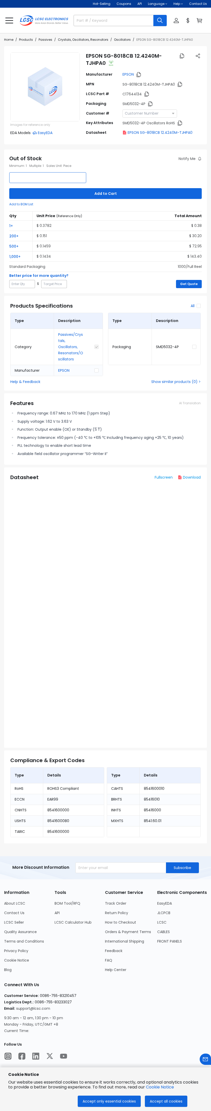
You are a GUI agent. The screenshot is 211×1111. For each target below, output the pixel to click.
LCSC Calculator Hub (73, 922)
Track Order (115, 903)
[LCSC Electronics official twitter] (50, 1056)
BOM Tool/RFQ (67, 903)
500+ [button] (14, 246)
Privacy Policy (16, 950)
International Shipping (124, 941)
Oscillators (122, 39)
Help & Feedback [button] (25, 381)
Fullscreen (164, 477)
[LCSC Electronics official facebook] (22, 1056)
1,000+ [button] (15, 256)
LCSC (161, 922)
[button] (9, 20)
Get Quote (189, 284)
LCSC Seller (14, 922)
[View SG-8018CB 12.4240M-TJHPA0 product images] (45, 87)
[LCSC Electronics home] (44, 20)
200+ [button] (14, 236)
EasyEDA (164, 903)
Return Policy (116, 912)
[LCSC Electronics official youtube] (63, 1056)
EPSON (128, 74)
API (139, 4)
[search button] (160, 20)
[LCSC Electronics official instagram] (8, 1056)
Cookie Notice (16, 960)
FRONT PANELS (169, 941)
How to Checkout (120, 922)
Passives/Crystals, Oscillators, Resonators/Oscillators (70, 347)
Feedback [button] (113, 950)
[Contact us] (205, 1059)
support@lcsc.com (33, 1008)
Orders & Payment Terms (128, 931)
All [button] (193, 305)
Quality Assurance (20, 931)
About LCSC (14, 903)
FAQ (108, 960)
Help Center (115, 969)
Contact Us (198, 4)
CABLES (163, 931)
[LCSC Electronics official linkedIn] (36, 1056)
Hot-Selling (101, 4)
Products (26, 39)
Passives (45, 39)
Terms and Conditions (24, 941)
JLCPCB (163, 912)
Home (8, 39)
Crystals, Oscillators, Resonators (83, 39)
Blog (8, 969)
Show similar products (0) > (176, 381)
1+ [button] (11, 225)
